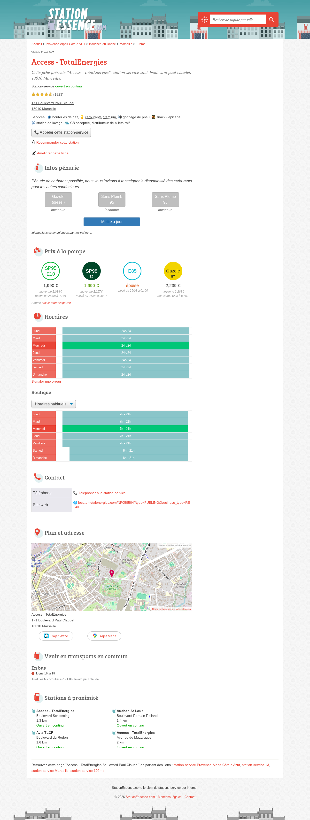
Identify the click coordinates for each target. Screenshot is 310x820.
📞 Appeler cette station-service (61, 132)
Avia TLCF (44, 733)
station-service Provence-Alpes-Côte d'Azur (207, 765)
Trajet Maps (107, 636)
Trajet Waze (59, 636)
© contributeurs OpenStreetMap (175, 545)
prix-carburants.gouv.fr (56, 303)
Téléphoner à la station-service (102, 493)
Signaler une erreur (46, 381)
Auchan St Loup (130, 711)
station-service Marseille (50, 771)
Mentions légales (170, 797)
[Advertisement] (238, 84)
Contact (190, 797)
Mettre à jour (112, 222)
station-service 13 (255, 765)
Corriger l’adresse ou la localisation (171, 609)
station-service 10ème (87, 771)
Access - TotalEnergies (55, 711)
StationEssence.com (84, 19)
